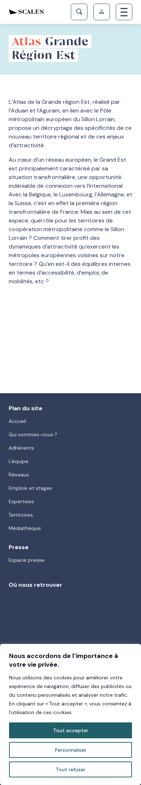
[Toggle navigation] (124, 12)
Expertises (21, 501)
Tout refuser (70, 769)
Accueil (17, 421)
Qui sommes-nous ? (33, 434)
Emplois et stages (30, 488)
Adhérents (21, 448)
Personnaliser (70, 750)
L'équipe (19, 461)
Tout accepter (70, 730)
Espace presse (26, 560)
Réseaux (19, 474)
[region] (70, 714)
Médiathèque (25, 528)
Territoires (21, 515)
